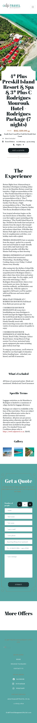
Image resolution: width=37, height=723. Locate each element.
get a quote (18, 150)
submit (18, 584)
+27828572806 (18, 703)
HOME (18, 659)
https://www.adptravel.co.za (13, 432)
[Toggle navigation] (32, 7)
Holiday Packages (18, 664)
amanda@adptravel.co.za (18, 699)
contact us (18, 668)
